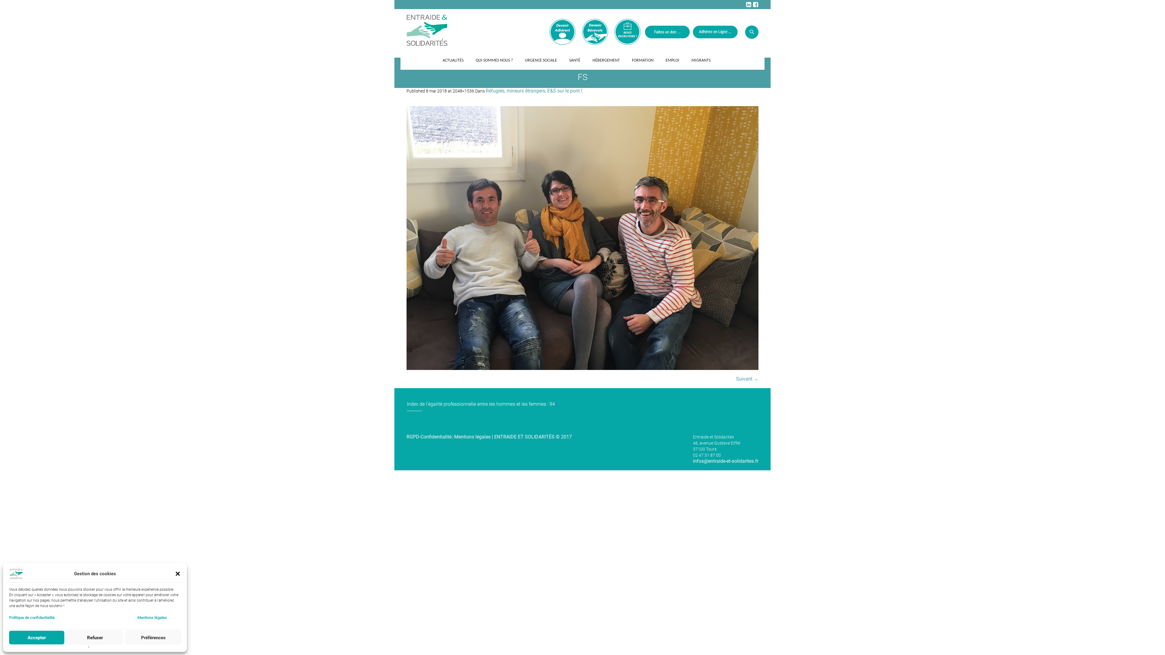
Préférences (153, 637)
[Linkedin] (748, 5)
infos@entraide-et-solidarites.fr (725, 461)
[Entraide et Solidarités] (427, 29)
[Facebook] (755, 5)
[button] (178, 574)
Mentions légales (152, 617)
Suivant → (747, 379)
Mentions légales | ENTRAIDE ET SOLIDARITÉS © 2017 (513, 437)
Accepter (37, 637)
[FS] (582, 238)
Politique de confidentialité (32, 617)
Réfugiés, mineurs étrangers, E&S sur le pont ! (534, 91)
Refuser (95, 637)
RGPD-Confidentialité (429, 437)
